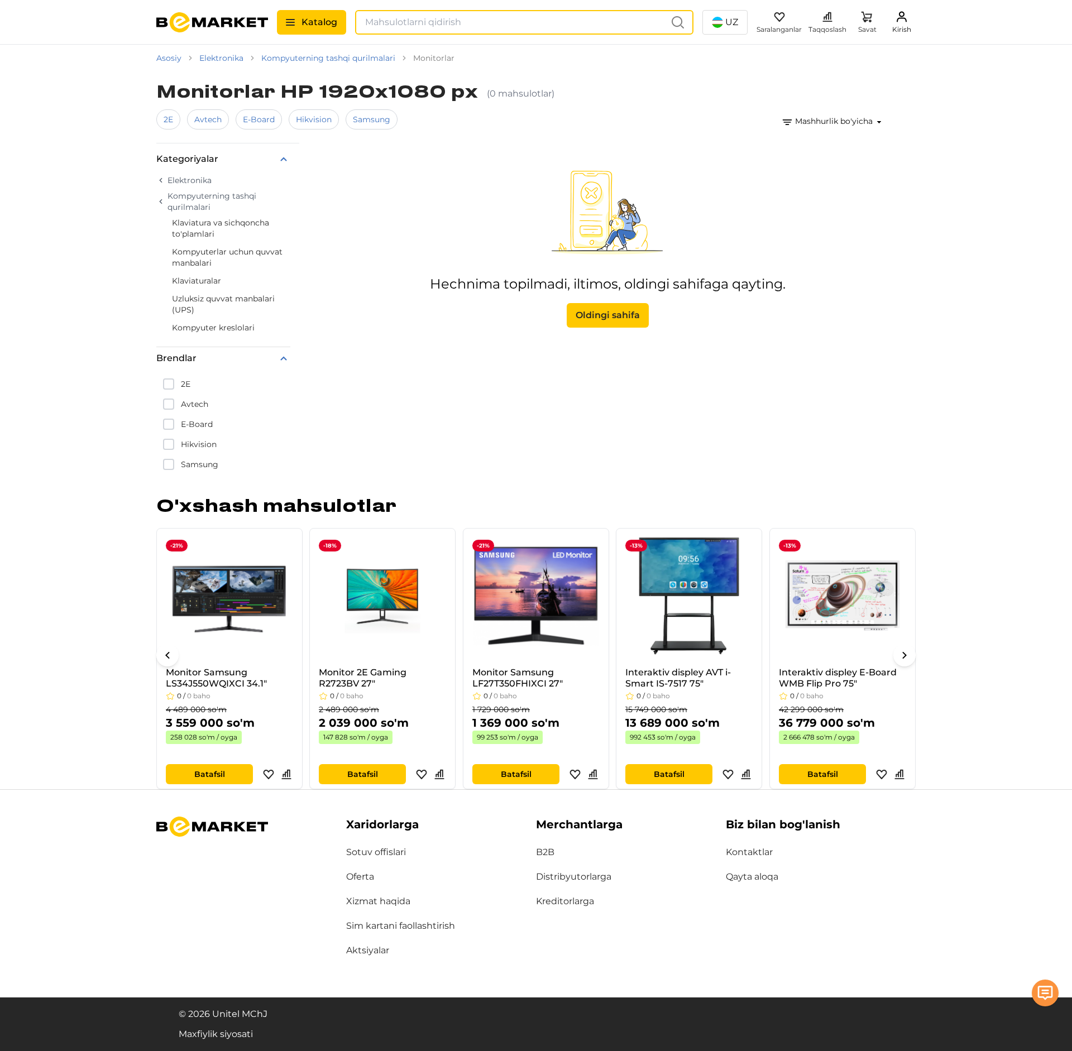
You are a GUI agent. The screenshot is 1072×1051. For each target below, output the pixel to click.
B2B (545, 852)
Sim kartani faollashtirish (400, 925)
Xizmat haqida (378, 901)
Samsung (371, 119)
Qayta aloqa (752, 876)
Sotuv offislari (376, 852)
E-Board (259, 119)
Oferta (360, 876)
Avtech (208, 119)
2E (168, 119)
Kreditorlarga (565, 901)
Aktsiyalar (367, 950)
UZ (731, 22)
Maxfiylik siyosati (216, 1034)
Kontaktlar (749, 852)
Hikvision (314, 119)
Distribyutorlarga (573, 876)
